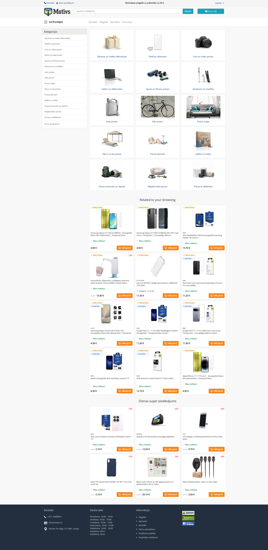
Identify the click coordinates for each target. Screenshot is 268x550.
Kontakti (50, 3)
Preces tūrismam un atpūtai (56, 106)
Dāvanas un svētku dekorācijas (57, 38)
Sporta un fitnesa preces (55, 61)
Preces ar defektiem (53, 117)
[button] (219, 3)
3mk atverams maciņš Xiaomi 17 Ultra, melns (155, 378)
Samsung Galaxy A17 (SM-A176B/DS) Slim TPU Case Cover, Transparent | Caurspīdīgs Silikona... (158, 234)
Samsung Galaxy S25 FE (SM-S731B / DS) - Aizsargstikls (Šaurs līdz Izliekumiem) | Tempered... (111, 332)
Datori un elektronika (53, 55)
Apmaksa (115, 22)
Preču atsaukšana (147, 529)
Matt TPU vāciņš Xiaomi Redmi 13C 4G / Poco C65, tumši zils (111, 483)
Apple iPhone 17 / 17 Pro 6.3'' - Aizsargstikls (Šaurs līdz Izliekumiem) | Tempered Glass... (203, 377)
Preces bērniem (51, 94)
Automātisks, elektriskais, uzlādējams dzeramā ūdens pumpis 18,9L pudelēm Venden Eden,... (110, 281)
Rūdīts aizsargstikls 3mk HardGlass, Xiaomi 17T (110, 378)
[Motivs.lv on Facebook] (188, 524)
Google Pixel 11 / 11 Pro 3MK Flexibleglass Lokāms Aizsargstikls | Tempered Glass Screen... (157, 332)
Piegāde (104, 22)
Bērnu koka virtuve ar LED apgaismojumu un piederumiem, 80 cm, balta (155, 483)
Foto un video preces (53, 49)
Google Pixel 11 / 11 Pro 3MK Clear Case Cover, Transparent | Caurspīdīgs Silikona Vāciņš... (202, 332)
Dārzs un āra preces (53, 89)
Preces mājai (50, 83)
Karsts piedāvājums (52, 124)
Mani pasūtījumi (66, 3)
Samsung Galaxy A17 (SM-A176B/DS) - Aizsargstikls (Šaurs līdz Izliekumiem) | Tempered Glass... (111, 234)
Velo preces (49, 77)
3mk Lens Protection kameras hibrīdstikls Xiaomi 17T (111, 438)
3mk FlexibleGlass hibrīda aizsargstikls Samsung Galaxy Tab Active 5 (202, 236)
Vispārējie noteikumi (148, 537)
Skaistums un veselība (54, 66)
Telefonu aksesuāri (52, 44)
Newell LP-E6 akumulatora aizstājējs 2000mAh (155, 437)
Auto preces (49, 72)
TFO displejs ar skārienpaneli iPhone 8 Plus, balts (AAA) (202, 438)
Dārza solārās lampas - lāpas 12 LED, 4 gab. (200, 482)
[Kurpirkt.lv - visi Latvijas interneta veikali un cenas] (188, 518)
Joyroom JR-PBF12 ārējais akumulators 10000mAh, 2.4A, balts (157, 284)
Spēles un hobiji (51, 100)
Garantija (127, 22)
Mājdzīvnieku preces (53, 111)
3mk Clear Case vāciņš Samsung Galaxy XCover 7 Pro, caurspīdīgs (203, 284)
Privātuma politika (147, 533)
